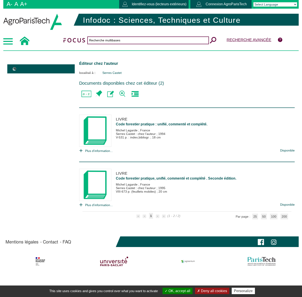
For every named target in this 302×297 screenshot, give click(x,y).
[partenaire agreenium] (188, 261)
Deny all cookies (213, 291)
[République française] (40, 261)
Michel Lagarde (127, 130)
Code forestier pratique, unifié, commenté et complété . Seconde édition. (176, 178)
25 (255, 216)
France (145, 130)
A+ (23, 4)
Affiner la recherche (123, 94)
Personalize (243, 291)
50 (264, 216)
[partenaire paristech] (262, 261)
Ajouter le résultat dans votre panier (98, 94)
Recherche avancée (249, 40)
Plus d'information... (99, 151)
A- (9, 4)
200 (284, 216)
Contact (50, 242)
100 (273, 216)
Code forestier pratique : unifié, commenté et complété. (161, 124)
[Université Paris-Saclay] (114, 261)
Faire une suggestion (111, 94)
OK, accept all (179, 291)
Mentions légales (22, 242)
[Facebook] (261, 241)
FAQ (67, 242)
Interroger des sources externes (135, 94)
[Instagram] (273, 241)
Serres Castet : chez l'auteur (136, 134)
